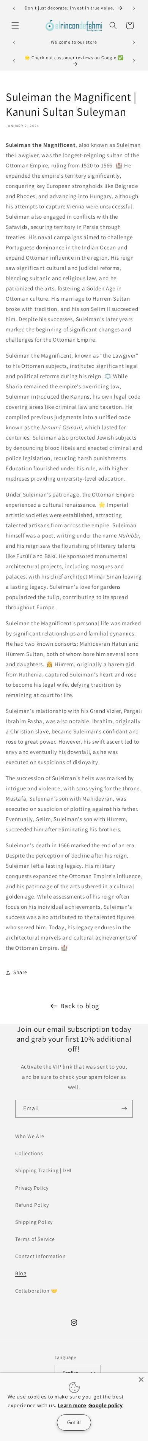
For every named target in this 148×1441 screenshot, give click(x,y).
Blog (20, 1273)
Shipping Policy (34, 1222)
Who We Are (29, 1136)
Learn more (72, 1405)
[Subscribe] (124, 1109)
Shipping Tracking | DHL (44, 1170)
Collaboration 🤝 (36, 1290)
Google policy (105, 1405)
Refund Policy (32, 1204)
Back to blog (79, 1005)
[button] (15, 25)
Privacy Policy (31, 1187)
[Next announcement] (134, 8)
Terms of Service (35, 1239)
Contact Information (40, 1256)
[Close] (141, 1379)
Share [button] (20, 972)
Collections (29, 1153)
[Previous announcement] (14, 8)
